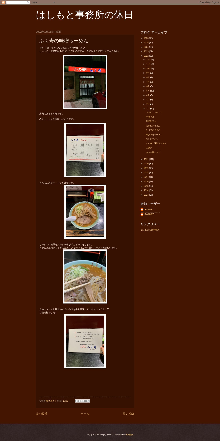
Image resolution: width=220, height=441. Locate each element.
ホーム (85, 413)
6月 (148, 86)
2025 (146, 42)
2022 (146, 56)
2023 (146, 51)
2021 (146, 159)
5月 (148, 91)
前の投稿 (128, 413)
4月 (148, 95)
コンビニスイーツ (154, 112)
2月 (148, 104)
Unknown (148, 209)
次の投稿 (42, 413)
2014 (146, 190)
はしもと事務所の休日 (84, 14)
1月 (148, 108)
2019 (146, 168)
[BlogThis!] (79, 401)
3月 (148, 99)
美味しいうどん (153, 125)
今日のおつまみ (153, 130)
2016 (146, 181)
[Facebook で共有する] (85, 401)
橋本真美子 (149, 214)
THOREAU (151, 121)
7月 (148, 82)
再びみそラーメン (154, 134)
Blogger (129, 434)
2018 (146, 172)
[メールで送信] (76, 401)
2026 (146, 38)
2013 (146, 195)
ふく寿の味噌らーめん (156, 143)
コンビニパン (152, 139)
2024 (146, 47)
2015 (146, 186)
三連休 (149, 148)
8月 (148, 77)
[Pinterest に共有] (88, 401)
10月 (148, 68)
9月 (148, 73)
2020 (146, 163)
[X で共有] (82, 401)
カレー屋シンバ (153, 152)
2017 (146, 177)
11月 (148, 64)
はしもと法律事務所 (150, 230)
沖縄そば (150, 116)
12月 (148, 59)
